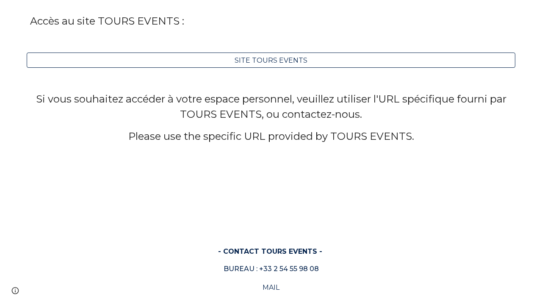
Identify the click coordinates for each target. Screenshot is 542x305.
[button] (15, 291)
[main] (271, 21)
